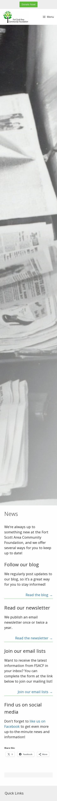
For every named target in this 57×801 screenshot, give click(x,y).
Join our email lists (35, 691)
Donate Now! (28, 4)
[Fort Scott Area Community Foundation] (16, 17)
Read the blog (39, 594)
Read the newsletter (34, 638)
